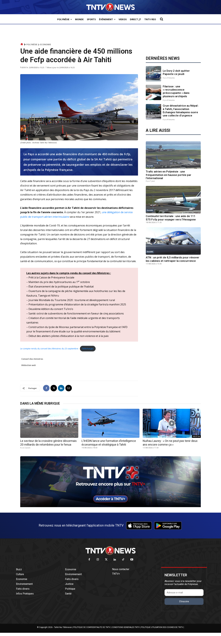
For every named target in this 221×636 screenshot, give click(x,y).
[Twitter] (106, 559)
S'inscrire (184, 601)
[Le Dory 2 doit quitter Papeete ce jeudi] (153, 73)
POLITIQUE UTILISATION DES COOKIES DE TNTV (162, 627)
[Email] (68, 388)
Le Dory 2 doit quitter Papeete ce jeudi (176, 72)
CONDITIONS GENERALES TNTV (126, 627)
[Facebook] (46, 388)
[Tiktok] (123, 559)
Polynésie (31, 44)
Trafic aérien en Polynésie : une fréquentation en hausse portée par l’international (168, 175)
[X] (53, 388)
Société (150, 166)
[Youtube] (131, 559)
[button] (161, 19)
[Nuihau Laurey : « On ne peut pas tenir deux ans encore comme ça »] (172, 423)
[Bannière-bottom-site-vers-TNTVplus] (110, 506)
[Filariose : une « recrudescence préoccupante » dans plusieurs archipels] (153, 92)
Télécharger (88, 348)
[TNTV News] (110, 550)
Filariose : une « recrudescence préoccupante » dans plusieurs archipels (176, 91)
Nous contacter (120, 569)
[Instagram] (97, 559)
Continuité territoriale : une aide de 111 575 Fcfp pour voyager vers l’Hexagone (171, 217)
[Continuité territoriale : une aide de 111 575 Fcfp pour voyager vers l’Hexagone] (173, 199)
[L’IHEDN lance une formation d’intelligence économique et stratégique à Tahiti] (111, 423)
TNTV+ (116, 573)
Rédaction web (28, 365)
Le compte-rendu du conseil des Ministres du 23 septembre (49, 348)
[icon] (21, 44)
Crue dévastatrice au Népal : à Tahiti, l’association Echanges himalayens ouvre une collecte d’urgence (181, 110)
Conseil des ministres (32, 358)
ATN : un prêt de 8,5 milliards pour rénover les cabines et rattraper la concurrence (172, 259)
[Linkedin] (61, 388)
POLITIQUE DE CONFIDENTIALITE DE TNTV (91, 627)
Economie (45, 44)
